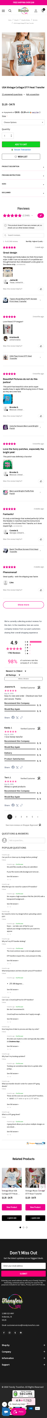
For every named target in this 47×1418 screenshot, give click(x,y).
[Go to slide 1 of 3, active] (20, 1227)
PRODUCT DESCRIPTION (23, 166)
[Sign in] (35, 10)
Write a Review (23, 679)
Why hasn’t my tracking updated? (13, 1056)
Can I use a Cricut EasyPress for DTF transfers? (18, 1000)
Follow (4, 860)
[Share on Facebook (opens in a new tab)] (13, 718)
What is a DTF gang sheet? (11, 1114)
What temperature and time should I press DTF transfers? (22, 971)
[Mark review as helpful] (41, 289)
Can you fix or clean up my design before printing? (20, 857)
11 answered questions (12, 94)
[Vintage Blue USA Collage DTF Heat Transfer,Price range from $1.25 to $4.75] (12, 1178)
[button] (23, 112)
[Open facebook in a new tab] (4, 1333)
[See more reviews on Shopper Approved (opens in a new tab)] (21, 718)
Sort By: (29, 241)
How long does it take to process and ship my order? (20, 1029)
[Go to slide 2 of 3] (23, 1227)
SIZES (23, 184)
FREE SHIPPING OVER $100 (23, 2)
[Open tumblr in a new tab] (15, 1333)
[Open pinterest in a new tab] (21, 1333)
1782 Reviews (16, 653)
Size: (4, 116)
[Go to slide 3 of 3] (26, 1227)
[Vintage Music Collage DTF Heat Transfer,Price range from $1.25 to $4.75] (35, 1178)
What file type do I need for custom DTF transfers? (19, 887)
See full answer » (13, 876)
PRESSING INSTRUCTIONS (23, 175)
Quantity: (6, 129)
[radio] (34, 642)
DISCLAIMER (23, 192)
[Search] (10, 10)
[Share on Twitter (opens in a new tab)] (17, 718)
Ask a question (32, 94)
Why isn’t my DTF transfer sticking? (14, 941)
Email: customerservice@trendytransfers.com (20, 1325)
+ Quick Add (11, 1218)
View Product (12, 1207)
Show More (21, 264)
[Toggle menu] (3, 10)
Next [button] (42, 1187)
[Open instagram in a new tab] (10, 1333)
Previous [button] (5, 1187)
